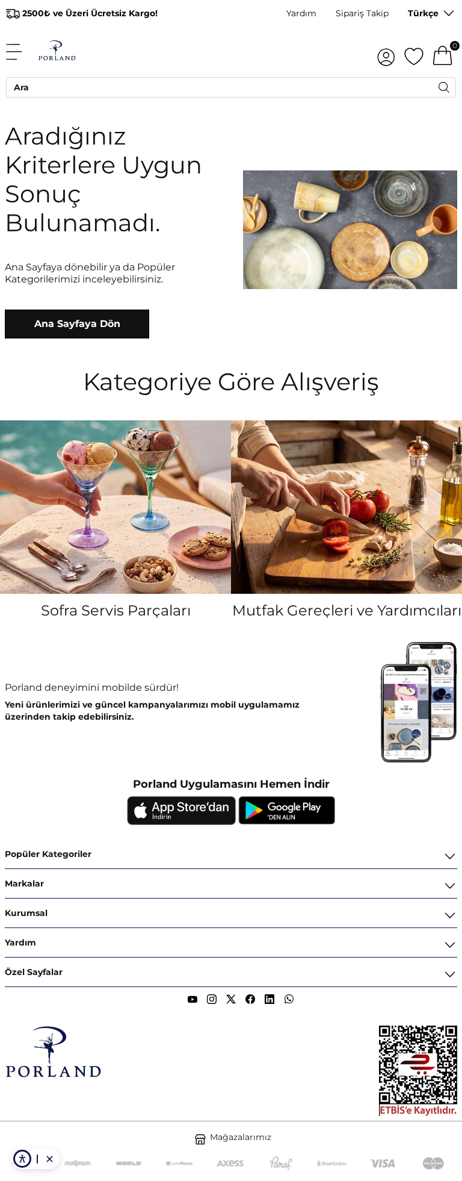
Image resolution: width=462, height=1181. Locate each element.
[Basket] (443, 52)
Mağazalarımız (240, 1137)
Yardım (301, 13)
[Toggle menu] (20, 51)
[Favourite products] (414, 52)
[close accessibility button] (49, 1159)
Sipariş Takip (362, 13)
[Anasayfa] (57, 51)
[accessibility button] (22, 1159)
